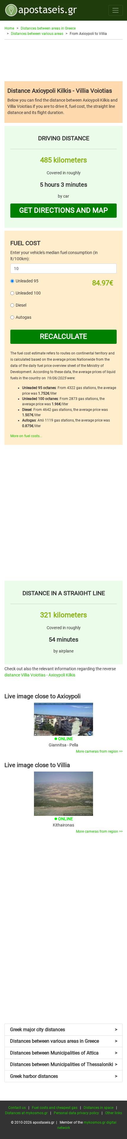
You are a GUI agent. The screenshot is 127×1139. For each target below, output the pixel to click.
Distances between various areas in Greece (63, 1041)
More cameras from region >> (99, 751)
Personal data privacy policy (76, 1113)
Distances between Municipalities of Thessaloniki (63, 1064)
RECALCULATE (63, 336)
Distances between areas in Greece (48, 28)
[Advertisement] (63, 60)
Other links (113, 1113)
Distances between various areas (37, 34)
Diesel (21, 305)
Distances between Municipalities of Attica (63, 1053)
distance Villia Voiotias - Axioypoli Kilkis (39, 675)
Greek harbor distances (63, 1076)
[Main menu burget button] (115, 10)
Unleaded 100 (28, 293)
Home (9, 28)
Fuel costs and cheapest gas (54, 1108)
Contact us (17, 1108)
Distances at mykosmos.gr (26, 1113)
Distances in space (98, 1108)
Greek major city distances (63, 1029)
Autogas (23, 317)
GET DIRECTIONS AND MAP (63, 210)
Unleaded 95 (27, 281)
